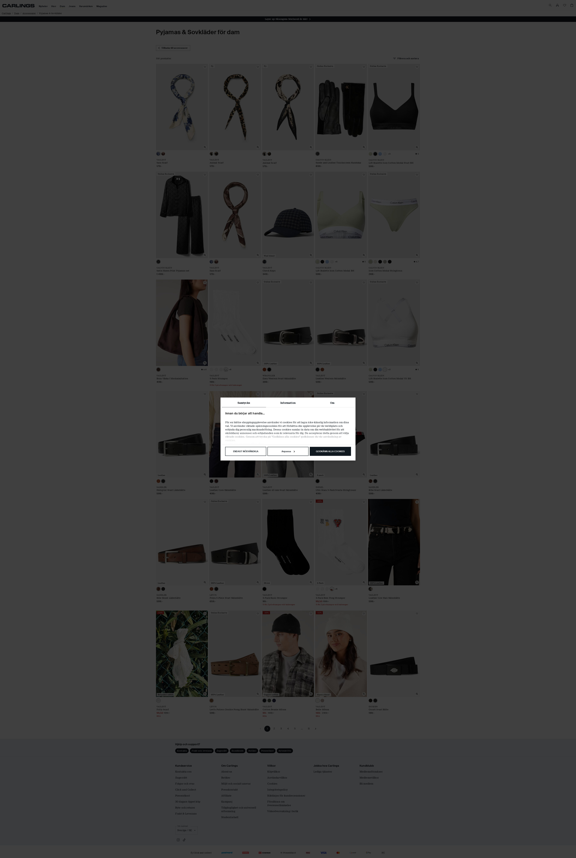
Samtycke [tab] (244, 402)
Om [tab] (332, 402)
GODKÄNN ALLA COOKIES (330, 451)
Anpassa (286, 451)
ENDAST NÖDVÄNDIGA (245, 451)
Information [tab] (288, 402)
